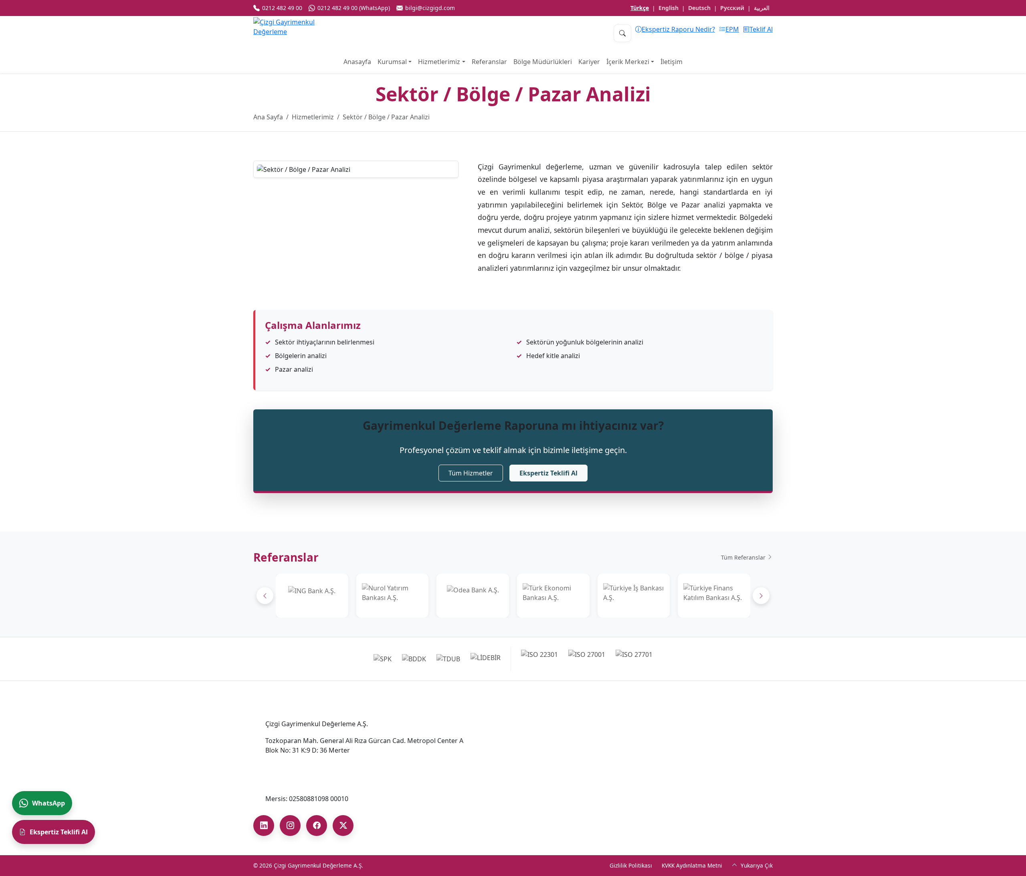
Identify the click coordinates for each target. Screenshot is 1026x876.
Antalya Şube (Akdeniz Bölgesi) (532, 754)
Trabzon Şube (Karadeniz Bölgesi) (690, 784)
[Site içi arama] (622, 33)
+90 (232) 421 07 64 (668, 736)
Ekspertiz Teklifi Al (548, 473)
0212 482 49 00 (287, 765)
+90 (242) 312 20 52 (514, 767)
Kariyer (589, 61)
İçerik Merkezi (627, 61)
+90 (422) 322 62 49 (668, 767)
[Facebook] (316, 825)
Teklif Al (761, 29)
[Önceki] (264, 595)
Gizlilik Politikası (631, 865)
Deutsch (699, 8)
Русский (732, 8)
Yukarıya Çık (756, 865)
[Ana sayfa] (293, 33)
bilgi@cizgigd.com (292, 781)
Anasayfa (357, 61)
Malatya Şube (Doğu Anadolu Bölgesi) (697, 754)
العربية (762, 8)
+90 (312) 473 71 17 (514, 736)
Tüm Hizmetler (470, 473)
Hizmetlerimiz (439, 61)
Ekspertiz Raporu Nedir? (678, 29)
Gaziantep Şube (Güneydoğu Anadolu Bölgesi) (543, 789)
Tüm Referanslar (744, 557)
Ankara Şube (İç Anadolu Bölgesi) (536, 723)
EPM (732, 29)
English (668, 8)
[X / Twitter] (343, 825)
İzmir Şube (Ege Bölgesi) (676, 723)
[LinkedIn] (263, 825)
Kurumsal (392, 61)
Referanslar (489, 61)
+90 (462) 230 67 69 (668, 797)
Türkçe (639, 8)
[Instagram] (290, 825)
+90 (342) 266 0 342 (514, 805)
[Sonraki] (761, 595)
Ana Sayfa (268, 117)
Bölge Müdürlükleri (542, 61)
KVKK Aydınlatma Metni (692, 865)
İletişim (671, 61)
